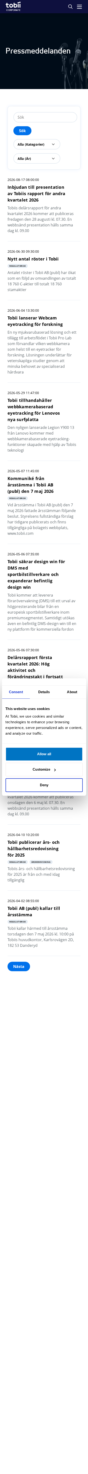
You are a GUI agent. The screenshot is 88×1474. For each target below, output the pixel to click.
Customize (41, 769)
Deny (44, 785)
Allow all (44, 754)
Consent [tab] (16, 692)
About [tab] (72, 692)
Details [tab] (44, 692)
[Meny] (79, 7)
